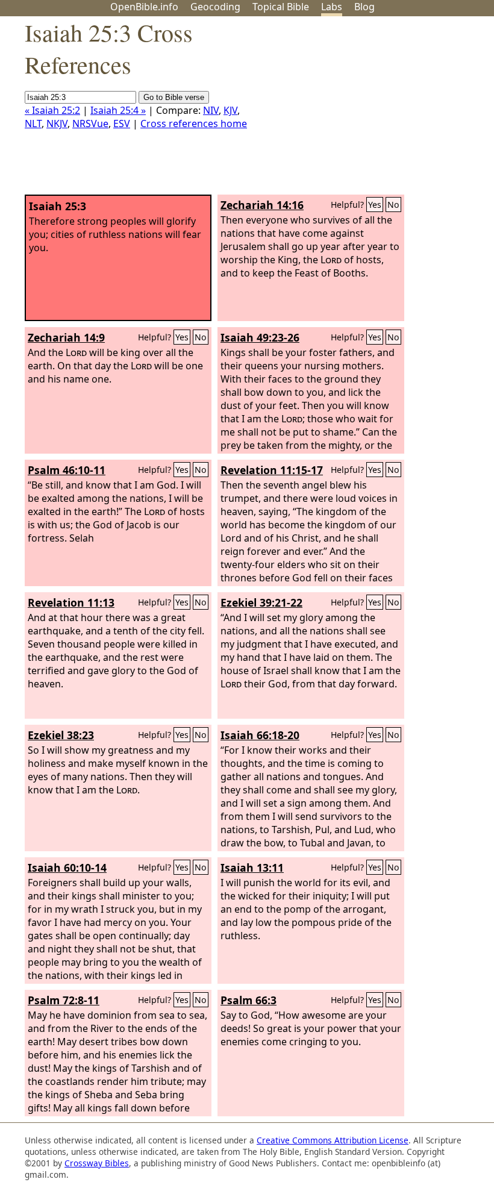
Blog (364, 6)
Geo (215, 6)
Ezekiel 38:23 (61, 735)
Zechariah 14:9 (66, 337)
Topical (280, 6)
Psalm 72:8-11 (63, 1000)
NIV (211, 110)
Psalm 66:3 (248, 1000)
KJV (230, 110)
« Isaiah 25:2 (52, 110)
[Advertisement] (372, 110)
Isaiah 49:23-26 (259, 337)
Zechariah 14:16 (262, 205)
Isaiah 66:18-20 (259, 735)
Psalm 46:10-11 (66, 470)
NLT (33, 123)
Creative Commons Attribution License (332, 1140)
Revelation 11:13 (71, 602)
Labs (331, 6)
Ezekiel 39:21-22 (261, 602)
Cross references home (193, 123)
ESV (121, 123)
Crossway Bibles (96, 1163)
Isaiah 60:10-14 (67, 867)
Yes (374, 204)
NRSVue (90, 123)
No (393, 204)
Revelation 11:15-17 (271, 470)
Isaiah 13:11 (252, 867)
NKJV (56, 123)
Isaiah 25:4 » (118, 110)
